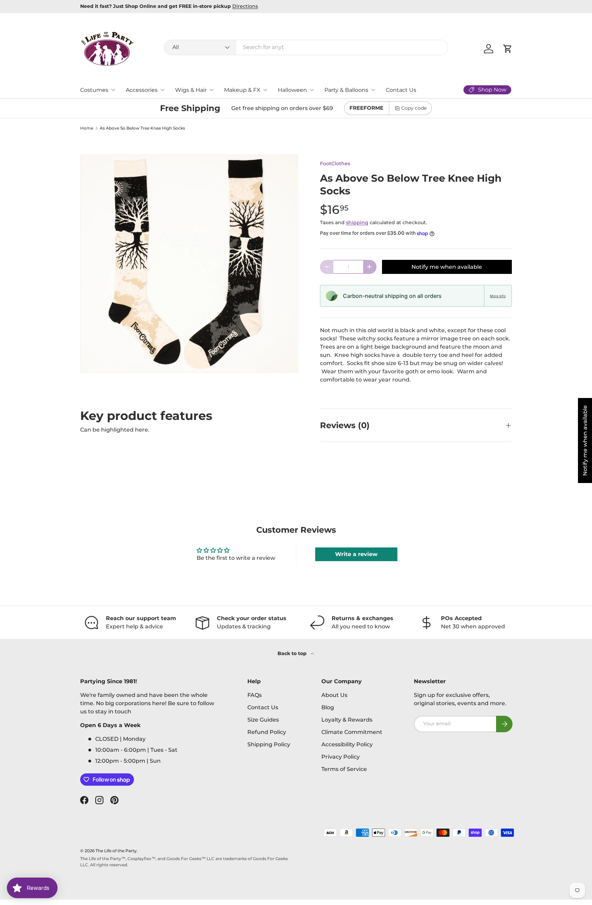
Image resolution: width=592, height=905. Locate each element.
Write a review (356, 554)
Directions (245, 6)
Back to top (293, 653)
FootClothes (335, 163)
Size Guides (263, 719)
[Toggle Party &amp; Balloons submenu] (373, 90)
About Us (334, 695)
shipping (357, 222)
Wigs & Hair (191, 90)
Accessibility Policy (347, 744)
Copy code (414, 108)
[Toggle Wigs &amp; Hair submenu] (211, 90)
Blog (327, 707)
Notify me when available (446, 267)
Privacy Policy (340, 756)
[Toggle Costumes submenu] (113, 90)
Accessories (142, 90)
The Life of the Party (116, 850)
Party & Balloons (346, 90)
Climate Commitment (351, 732)
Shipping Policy (268, 744)
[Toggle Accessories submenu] (162, 90)
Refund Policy (266, 732)
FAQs (254, 695)
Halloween (292, 90)
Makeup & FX (242, 90)
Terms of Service (344, 769)
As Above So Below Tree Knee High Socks (142, 128)
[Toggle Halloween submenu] (312, 90)
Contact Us (401, 90)
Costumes (94, 90)
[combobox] (306, 47)
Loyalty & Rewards (346, 719)
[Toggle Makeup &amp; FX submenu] (265, 90)
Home (86, 128)
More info (498, 296)
